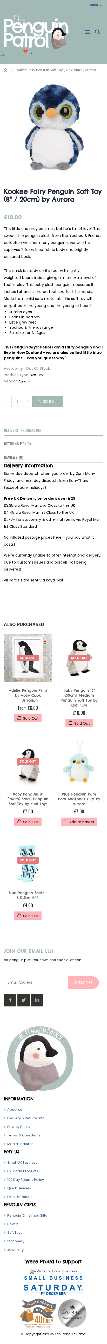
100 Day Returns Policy (25, 1179)
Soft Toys (14, 1232)
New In (12, 1224)
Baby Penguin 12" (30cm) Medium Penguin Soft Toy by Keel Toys (79, 698)
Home (6, 70)
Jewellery (15, 1249)
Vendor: (11, 381)
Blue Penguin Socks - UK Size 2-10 (28, 895)
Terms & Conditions (23, 1135)
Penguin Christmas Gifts (27, 1215)
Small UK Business (22, 1162)
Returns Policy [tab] (17, 443)
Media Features (20, 1143)
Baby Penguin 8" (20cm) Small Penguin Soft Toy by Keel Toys (28, 799)
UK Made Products (22, 1171)
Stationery (15, 1241)
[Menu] (87, 32)
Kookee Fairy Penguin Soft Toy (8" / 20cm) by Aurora (53, 195)
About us (14, 1109)
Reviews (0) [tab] (13, 457)
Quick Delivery (19, 1188)
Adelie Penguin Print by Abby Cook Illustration (28, 695)
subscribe (83, 982)
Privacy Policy (18, 1126)
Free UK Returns (20, 1196)
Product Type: (16, 375)
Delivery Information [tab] (22, 430)
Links (94, 5)
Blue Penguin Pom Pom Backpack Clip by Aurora (79, 799)
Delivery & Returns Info (26, 1118)
